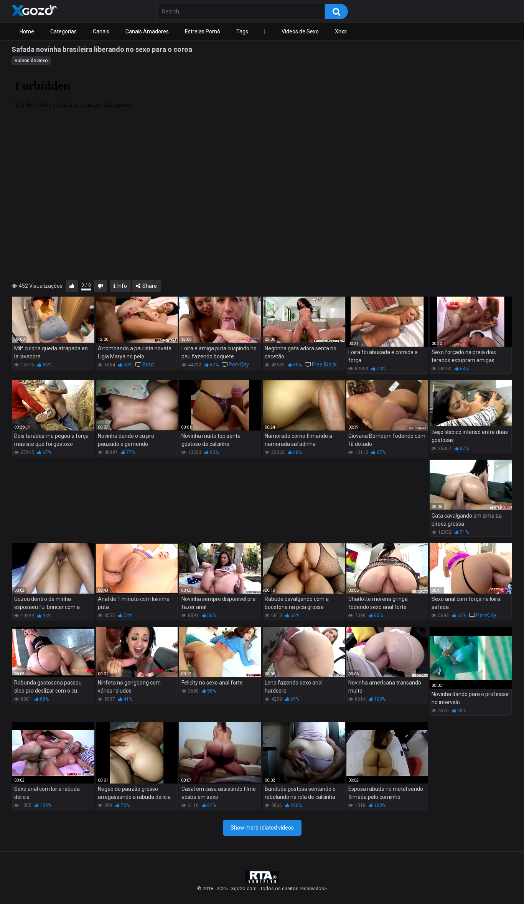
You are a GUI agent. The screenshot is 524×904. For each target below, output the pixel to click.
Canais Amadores (147, 31)
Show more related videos (262, 828)
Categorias (63, 31)
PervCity (239, 364)
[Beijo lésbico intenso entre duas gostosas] (471, 403)
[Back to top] (498, 881)
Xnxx (341, 31)
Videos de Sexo (300, 31)
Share (149, 286)
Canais (101, 31)
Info (121, 286)
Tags (242, 31)
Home (27, 31)
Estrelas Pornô (202, 31)
